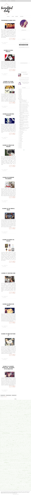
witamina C (10, 487)
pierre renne (18, 462)
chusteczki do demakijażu (7, 411)
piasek (3, 462)
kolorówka (20, 431)
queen (3, 470)
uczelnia (16, 484)
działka (14, 418)
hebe (9, 425)
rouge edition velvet (15, 472)
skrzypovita (29, 476)
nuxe (4, 452)
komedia (23, 431)
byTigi (10, 410)
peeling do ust (9, 460)
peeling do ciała (16, 459)
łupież (0, 440)
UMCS (21, 484)
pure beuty (9, 469)
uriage (2, 485)
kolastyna (14, 431)
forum (6, 423)
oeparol (22, 453)
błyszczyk (14, 408)
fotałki (8, 423)
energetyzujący (1, 420)
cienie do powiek (23, 411)
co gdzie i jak (29, 412)
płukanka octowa (18, 463)
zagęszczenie (23, 489)
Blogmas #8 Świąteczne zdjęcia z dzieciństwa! (23, 120)
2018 (19, 97)
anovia (30, 401)
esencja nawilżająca (14, 420)
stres (28, 478)
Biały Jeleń (3, 406)
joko (21, 429)
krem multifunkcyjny (9, 434)
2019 (19, 96)
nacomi (24, 449)
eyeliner (19, 421)
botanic (7, 409)
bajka (13, 403)
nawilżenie (15, 450)
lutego (20, 140)
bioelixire (30, 406)
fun (12, 423)
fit (6, 422)
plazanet (12, 463)
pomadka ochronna (7, 466)
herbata (5, 426)
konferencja (14, 432)
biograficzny (3, 407)
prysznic (23, 467)
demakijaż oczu (29, 414)
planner (30, 462)
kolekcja (18, 431)
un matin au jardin (24, 484)
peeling (6, 459)
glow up (11, 424)
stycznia (21, 141)
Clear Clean (21, 412)
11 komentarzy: (4, 74)
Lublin (16, 439)
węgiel (20, 486)
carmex (19, 410)
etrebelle (24, 420)
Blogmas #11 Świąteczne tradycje (23, 116)
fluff (13, 422)
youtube (7, 489)
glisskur (6, 424)
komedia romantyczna (5, 432)
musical (20, 448)
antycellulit (4, 402)
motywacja (6, 448)
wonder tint (20, 488)
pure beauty (1, 469)
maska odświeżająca (23, 443)
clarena (9, 412)
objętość (12, 452)
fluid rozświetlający (23, 422)
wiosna (4, 487)
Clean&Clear (13, 412)
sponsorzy (19, 477)
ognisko (26, 453)
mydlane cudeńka (9, 449)
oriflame (11, 457)
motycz (3, 448)
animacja (20, 401)
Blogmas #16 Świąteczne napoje (8, 304)
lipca (20, 135)
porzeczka (19, 466)
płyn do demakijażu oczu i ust (3, 464)
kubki (8, 436)
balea (14, 403)
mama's (30, 440)
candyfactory (15, 410)
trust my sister (23, 483)
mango (6, 441)
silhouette (9, 476)
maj (5, 440)
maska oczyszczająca (18, 443)
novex (23, 451)
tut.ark (6, 484)
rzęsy (6, 473)
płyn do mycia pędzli (20, 464)
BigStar (18, 406)
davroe (5, 414)
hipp (23, 426)
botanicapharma (12, 409)
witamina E (12, 487)
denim (7, 415)
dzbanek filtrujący (11, 418)
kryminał (5, 436)
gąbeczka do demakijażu (25, 423)
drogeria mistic (27, 417)
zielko (18, 490)
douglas (2, 417)
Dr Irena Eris (6, 417)
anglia (17, 401)
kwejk (24, 436)
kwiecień (28, 436)
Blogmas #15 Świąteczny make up (8, 334)
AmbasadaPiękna (2, 401)
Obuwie (14, 452)
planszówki (1, 463)
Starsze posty (14, 395)
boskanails (5, 409)
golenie (24, 424)
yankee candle (3, 489)
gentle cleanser (29, 423)
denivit (9, 415)
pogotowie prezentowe (10, 465)
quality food (1, 470)
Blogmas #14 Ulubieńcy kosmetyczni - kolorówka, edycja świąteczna (8, 367)
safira (9, 473)
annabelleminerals (27, 401)
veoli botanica (27, 485)
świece (19, 481)
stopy (24, 478)
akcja (2, 400)
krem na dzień (14, 434)
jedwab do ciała (27, 428)
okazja (0, 454)
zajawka (26, 489)
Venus (25, 485)
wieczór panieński (29, 486)
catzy (24, 410)
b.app (0, 403)
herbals (26, 425)
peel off (4, 459)
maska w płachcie (11, 444)
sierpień (6, 476)
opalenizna (3, 456)
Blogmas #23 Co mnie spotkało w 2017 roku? (8, 82)
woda (23, 487)
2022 (19, 93)
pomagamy (11, 466)
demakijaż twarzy (2, 415)
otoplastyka (24, 457)
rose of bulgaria (8, 472)
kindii (26, 430)
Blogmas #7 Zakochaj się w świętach (23, 121)
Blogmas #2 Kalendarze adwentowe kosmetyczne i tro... (23, 128)
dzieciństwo (20, 418)
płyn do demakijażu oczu (28, 463)
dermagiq (19, 415)
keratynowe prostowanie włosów (16, 430)
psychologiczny (12, 468)
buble (2, 410)
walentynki (1, 486)
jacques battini (2, 428)
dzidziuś (16, 418)
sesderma (19, 475)
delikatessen (22, 414)
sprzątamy (12, 478)
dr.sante (10, 417)
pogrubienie (14, 465)
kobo (5, 431)
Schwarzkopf (29, 473)
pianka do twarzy (23, 461)
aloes (16, 400)
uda (17, 484)
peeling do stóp (1, 460)
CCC (26, 410)
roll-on (2, 472)
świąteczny (8, 481)
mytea (18, 449)
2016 (19, 142)
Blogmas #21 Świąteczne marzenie (8, 146)
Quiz (4, 470)
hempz (20, 425)
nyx (5, 452)
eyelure (21, 421)
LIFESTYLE (8, 16)
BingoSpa (20, 406)
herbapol (28, 425)
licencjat (29, 438)
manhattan (8, 441)
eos (3, 420)
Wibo (23, 486)
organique (3, 457)
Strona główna (8, 395)
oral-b (22, 456)
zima (28, 490)
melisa (11, 445)
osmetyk (17, 457)
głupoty (15, 424)
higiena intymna (10, 426)
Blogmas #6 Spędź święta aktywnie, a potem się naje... (24, 123)
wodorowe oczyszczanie (13, 488)
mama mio (28, 440)
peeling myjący (24, 460)
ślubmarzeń (29, 480)
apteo (17, 402)
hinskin (19, 426)
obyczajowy (16, 452)
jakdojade (7, 428)
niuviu (7, 451)
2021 (19, 94)
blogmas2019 (1, 408)
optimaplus (18, 456)
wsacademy (30, 488)
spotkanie (23, 477)
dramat (15, 417)
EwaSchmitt (8, 421)
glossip (8, 424)
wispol (8, 487)
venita (23, 485)
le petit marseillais (12, 438)
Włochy (16, 487)
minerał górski (23, 446)
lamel (5, 437)
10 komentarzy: (4, 232)
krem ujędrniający (14, 435)
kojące (8, 431)
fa (22, 421)
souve (6, 477)
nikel (4, 451)
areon (23, 402)
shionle (0, 476)
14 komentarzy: (4, 170)
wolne (18, 488)
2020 (19, 95)
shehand (28, 475)
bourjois (15, 409)
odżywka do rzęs (15, 453)
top (3, 483)
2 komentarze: (4, 297)
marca (20, 139)
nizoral (16, 451)
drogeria (24, 417)
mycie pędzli (5, 449)
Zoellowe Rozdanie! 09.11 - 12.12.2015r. (25, 74)
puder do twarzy (19, 468)
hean (8, 425)
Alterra (24, 400)
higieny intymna (13, 426)
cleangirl (17, 412)
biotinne (22, 407)
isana (22, 427)
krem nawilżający (21, 434)
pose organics (23, 466)
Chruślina (1, 411)
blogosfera (5, 408)
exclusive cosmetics (14, 421)
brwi (28, 409)
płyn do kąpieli (13, 464)
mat (23, 444)
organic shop (24, 456)
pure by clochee (12, 469)
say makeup (22, 473)
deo (12, 415)
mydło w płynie (13, 449)
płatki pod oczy (15, 463)
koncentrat (12, 432)
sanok (14, 473)
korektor (1, 433)
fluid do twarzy (16, 422)
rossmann (11, 472)
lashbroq (27, 437)
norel (18, 451)
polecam (20, 465)
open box (6, 456)
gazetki (21, 423)
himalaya (17, 426)
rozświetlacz (29, 472)
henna (22, 425)
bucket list (4, 410)
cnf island (27, 412)
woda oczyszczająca (2, 488)
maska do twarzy (14, 442)
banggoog (24, 404)
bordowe (1, 409)
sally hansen (12, 473)
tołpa (19, 482)
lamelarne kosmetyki (8, 437)
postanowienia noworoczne (28, 466)
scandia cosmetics (25, 473)
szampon (30, 479)
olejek (20, 454)
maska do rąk (7, 442)
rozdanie (20, 472)
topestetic (7, 483)
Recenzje (27, 470)
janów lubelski (12, 428)
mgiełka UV (7, 446)
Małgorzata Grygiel (25, 440)
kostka (13, 433)
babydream (11, 403)
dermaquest (23, 415)
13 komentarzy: (4, 359)
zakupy (1, 490)
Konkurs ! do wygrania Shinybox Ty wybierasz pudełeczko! (25, 82)
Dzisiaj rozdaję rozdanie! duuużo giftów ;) (24, 79)
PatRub (24, 458)
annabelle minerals (23, 401)
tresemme (17, 483)
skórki (26, 476)
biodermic (27, 406)
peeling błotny (8, 459)
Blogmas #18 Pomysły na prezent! (8, 240)
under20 (27, 484)
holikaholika (27, 426)
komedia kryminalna (27, 431)
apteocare (20, 402)
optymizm (20, 456)
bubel (0, 410)
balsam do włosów (6, 404)
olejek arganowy (22, 454)
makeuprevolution (10, 440)
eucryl (25, 420)
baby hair (6, 403)
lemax (25, 438)
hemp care (16, 425)
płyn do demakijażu (23, 463)
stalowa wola (15, 478)
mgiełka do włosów (3, 446)
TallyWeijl (29, 481)
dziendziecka (25, 418)
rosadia (6, 472)
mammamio (1, 441)
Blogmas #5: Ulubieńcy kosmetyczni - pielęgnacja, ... (24, 124)
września (21, 133)
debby (15, 414)
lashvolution (29, 437)
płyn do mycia (16, 464)
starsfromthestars (21, 478)
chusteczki (3, 411)
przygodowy (5, 468)
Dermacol (16, 415)
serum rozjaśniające (7, 475)
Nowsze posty (3, 395)
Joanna (12, 429)
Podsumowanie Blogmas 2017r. (8, 20)
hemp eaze (18, 425)
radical (6, 470)
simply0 (13, 476)
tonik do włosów (1, 483)
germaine (1, 424)
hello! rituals (13, 425)
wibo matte (26, 486)
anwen (9, 402)
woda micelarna (29, 487)
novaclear (22, 451)
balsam (19, 403)
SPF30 (15, 477)
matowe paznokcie (29, 444)
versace (30, 485)
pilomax (25, 462)
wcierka (13, 486)
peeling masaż (21, 460)
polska (27, 465)
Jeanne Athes (20, 428)
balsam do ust (2, 404)
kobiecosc (4, 431)
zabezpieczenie (20, 489)
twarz (12, 484)
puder (17, 468)
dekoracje (19, 414)
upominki (30, 484)
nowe (24, 451)
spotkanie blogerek (27, 477)
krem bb (28, 433)
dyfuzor (3, 418)
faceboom (26, 421)
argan (24, 402)
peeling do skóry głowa (23, 459)
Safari (8, 473)
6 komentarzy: (4, 266)
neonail (26, 450)
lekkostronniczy (22, 438)
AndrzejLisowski (15, 401)
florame (10, 422)
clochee (25, 412)
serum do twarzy (12, 474)
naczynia (26, 449)
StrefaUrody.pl (26, 478)
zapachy (5, 490)
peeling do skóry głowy (28, 459)
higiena (7, 426)
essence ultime (19, 420)
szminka (25, 480)
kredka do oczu (24, 433)
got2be (28, 424)
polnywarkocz (24, 465)
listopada (21, 131)
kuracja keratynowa (16, 436)
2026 (19, 89)
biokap (5, 407)
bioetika (1, 407)
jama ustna (9, 428)
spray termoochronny (6, 478)
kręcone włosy (29, 435)
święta (21, 481)
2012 (19, 146)
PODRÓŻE (16, 16)
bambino (14, 404)
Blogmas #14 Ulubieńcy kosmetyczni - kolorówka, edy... (24, 112)
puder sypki (25, 468)
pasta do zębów (21, 458)
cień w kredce (3, 412)
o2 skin (10, 452)
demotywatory (5, 415)
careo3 (18, 410)
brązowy (24, 409)
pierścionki (21, 462)
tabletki (26, 481)
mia (8, 446)
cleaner (15, 412)
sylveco (13, 479)
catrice (22, 410)
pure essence (15, 469)
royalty (18, 472)
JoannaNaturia (14, 429)
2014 (19, 144)
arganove (26, 402)
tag (27, 481)
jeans (22, 428)
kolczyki (16, 431)
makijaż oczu (16, 440)
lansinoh (21, 437)
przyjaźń (8, 468)
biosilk (15, 407)
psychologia (10, 468)
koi (7, 431)
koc (6, 431)
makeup (7, 440)
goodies (26, 424)
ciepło (5, 412)
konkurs (22, 432)
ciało (17, 411)
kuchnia (10, 436)
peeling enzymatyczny (13, 460)
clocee (23, 412)
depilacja (14, 415)
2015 (19, 143)
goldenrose (22, 424)
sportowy (21, 477)
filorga (5, 422)
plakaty (28, 462)
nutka (2, 452)
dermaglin (21, 415)
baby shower (8, 403)
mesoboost (20, 445)
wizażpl (15, 487)
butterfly (8, 410)
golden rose (19, 424)
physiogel (1, 461)
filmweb (1, 422)
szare (6, 480)
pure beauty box (5, 469)
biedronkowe (8, 406)
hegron (11, 425)
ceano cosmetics (29, 410)
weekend (15, 486)
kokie (9, 431)
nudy (0, 452)
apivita (14, 402)
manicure (11, 441)
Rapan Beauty (13, 470)
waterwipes (10, 486)
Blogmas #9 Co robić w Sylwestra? (23, 118)
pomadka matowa (3, 466)
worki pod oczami (25, 488)
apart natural (12, 402)
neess (16, 450)
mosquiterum (1, 448)
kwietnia (21, 138)
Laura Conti (7, 438)
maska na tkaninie (2, 443)
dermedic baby (29, 415)
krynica (6, 436)
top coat (5, 483)
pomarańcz (13, 466)
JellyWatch (5, 429)
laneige (19, 437)
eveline (27, 420)
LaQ (22, 437)
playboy (8, 463)
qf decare (26, 469)
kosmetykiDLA (11, 433)
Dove (3, 417)
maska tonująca (7, 444)
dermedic (26, 415)
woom (22, 488)
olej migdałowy (17, 454)
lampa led (17, 437)
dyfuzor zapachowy (7, 418)
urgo (0, 485)
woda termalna (5, 488)
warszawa (5, 486)
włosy (18, 487)
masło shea (22, 444)
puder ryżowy (22, 468)
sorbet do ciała (4, 477)
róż (0, 473)
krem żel (17, 435)
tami (30, 481)
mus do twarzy (17, 448)
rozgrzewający (22, 472)
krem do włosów (2, 434)
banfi (22, 404)
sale (10, 473)
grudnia (21, 99)
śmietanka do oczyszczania (3, 481)
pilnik (23, 462)
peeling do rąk (19, 459)
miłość (18, 446)
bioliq (9, 407)
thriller (12, 482)
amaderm (27, 400)
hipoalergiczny (21, 426)
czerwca (21, 136)
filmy (2, 422)
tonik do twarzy (29, 482)
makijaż (13, 440)
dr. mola (9, 417)
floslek (12, 422)
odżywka (1, 453)
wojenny (17, 488)
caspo (20, 410)
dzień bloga (28, 418)
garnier (19, 423)
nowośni (28, 451)
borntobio (3, 409)
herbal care (24, 425)
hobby (25, 426)
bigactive (16, 406)
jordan (22, 429)
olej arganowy (11, 454)
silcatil (7, 476)
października (21, 132)
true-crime (21, 483)
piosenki (26, 462)
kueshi (11, 436)
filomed (4, 422)
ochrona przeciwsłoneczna (21, 452)
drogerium (30, 417)
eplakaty (5, 420)
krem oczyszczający (26, 434)
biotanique (19, 407)
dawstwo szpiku (7, 414)
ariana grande (29, 402)
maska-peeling (15, 444)
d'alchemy (1, 414)
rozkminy (25, 472)
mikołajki (17, 446)
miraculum (28, 446)
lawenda (9, 438)
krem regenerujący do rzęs (9, 435)
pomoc (15, 466)
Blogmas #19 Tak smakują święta (8, 209)
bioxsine (30, 407)
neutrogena (29, 450)
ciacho (16, 411)
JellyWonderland (7, 429)
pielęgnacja (6, 462)
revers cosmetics (3, 471)
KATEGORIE (21, 16)
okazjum (2, 454)
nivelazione (11, 451)
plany (3, 463)
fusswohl (14, 423)
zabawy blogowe (17, 489)
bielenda (11, 406)
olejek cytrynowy (26, 454)
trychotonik (30, 483)
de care (14, 414)
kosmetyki (8, 433)
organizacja (6, 457)
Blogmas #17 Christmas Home (8, 273)
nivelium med (14, 451)
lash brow (25, 437)
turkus (1, 484)
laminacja (12, 437)
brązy (25, 409)
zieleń (17, 490)
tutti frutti (8, 484)
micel (9, 446)
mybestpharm (1, 449)
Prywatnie (26, 467)
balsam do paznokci (26, 403)
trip (19, 483)
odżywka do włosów (19, 453)
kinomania (30, 430)
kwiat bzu (26, 436)
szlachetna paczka (22, 480)
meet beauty (3, 445)
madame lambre (3, 440)
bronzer (27, 409)
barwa (29, 404)
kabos (28, 429)
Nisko (6, 451)
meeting (9, 445)
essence (17, 420)
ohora (29, 453)
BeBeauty (7, 405)
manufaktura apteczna (19, 441)
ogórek (27, 453)
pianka (2, 461)
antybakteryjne (1, 402)
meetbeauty (7, 445)
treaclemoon (15, 483)
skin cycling (19, 476)
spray (30, 477)
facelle (28, 421)
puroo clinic (22, 469)
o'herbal (7, 452)
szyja (27, 480)
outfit (26, 457)
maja (20, 137)
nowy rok (30, 451)
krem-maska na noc (20, 435)
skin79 (21, 476)
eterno (22, 420)
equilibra (7, 420)
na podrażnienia (21, 449)
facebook (24, 421)
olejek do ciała (29, 454)
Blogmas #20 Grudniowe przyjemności (8, 178)
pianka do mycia (19, 461)
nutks (3, 452)
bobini (17, 408)
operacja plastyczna (12, 456)
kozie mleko (17, 433)
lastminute (1, 438)
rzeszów (5, 473)
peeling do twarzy (5, 460)
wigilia (3, 487)
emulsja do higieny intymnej (9, 419)
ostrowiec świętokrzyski (20, 457)
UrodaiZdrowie (5, 485)
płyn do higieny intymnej (9, 464)
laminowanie (14, 437)
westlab (19, 486)
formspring (4, 423)
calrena (12, 410)
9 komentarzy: (4, 43)
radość (9, 470)
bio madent (22, 406)
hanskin (1, 425)
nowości (26, 451)
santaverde (19, 473)
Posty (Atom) (5, 396)
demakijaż (25, 414)
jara (15, 428)
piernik (14, 462)
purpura (24, 469)
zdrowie (11, 490)
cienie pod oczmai (27, 411)
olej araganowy (8, 454)
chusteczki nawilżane (13, 411)
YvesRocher (13, 489)
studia (30, 478)
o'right (9, 452)
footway (30, 422)
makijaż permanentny (20, 440)
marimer (30, 441)
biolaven (7, 407)
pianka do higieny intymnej (14, 461)
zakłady (28, 489)
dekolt (17, 414)
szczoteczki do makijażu (13, 480)
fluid (14, 422)
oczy (30, 452)
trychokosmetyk (26, 483)
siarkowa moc (3, 476)
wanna (3, 486)
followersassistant (27, 422)
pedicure (2, 459)
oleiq (5, 454)
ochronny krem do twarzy (27, 452)
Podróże (1, 465)
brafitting (22, 409)
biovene (28, 407)
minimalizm (26, 446)
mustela (22, 448)
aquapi (21, 402)
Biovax (26, 407)
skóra (22, 476)
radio (7, 470)
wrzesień (28, 488)
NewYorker (1, 451)
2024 (19, 91)
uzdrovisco (20, 485)
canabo (13, 410)
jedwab (24, 428)
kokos (10, 431)
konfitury (17, 432)
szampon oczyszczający (2, 480)
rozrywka (27, 472)
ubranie (14, 484)
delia (20, 414)
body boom (19, 408)
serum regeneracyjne (2, 475)
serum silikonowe (11, 475)
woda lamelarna (25, 487)
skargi (15, 476)
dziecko (23, 418)
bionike (13, 407)
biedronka (6, 406)
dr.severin (13, 417)
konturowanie (24, 432)
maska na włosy (10, 443)
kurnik (18, 436)
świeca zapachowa (16, 481)
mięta (14, 446)
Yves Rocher (10, 489)
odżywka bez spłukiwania (5, 453)
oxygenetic (28, 457)
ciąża (19, 411)
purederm (18, 469)
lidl (30, 438)
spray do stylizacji (2, 478)
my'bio (30, 448)
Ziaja (14, 490)
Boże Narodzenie (19, 409)
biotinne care (24, 407)
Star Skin (18, 478)
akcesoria (1, 400)
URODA (13, 16)
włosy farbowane (21, 487)
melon (15, 445)
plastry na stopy (5, 463)
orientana (8, 457)
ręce (17, 471)
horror (29, 426)
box (16, 409)
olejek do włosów (15, 455)
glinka (4, 424)
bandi (17, 404)
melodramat (13, 445)
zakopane (30, 489)
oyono (30, 457)
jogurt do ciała (18, 429)
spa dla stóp (11, 477)
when (22, 486)
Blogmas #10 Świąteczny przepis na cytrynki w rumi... (23, 117)
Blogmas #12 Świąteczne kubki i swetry (24, 115)
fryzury (11, 423)
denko (11, 415)
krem (26, 433)
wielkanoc (1, 487)
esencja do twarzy (10, 420)
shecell (24, 475)
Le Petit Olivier (16, 438)
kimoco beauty (23, 430)
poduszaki (7, 465)
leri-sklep (27, 438)
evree (6, 421)
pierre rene (16, 462)
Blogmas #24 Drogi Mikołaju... (8, 51)
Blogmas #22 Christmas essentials (8, 114)
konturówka (28, 432)
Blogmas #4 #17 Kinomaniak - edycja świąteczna (23, 126)
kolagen (12, 431)
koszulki (15, 433)
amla (6, 401)
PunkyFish (30, 468)
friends (9, 423)
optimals (15, 456)
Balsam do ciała (22, 403)
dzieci (18, 418)
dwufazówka (1, 418)
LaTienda (3, 438)
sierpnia (21, 134)
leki (20, 438)
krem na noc (17, 434)
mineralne (20, 446)
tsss (0, 484)
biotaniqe (17, 407)
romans (4, 472)
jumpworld (26, 429)
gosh (27, 424)
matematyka (25, 444)
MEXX (22, 445)
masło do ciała (19, 444)
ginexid (3, 424)
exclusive (10, 421)
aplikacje (16, 402)
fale (30, 421)
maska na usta (5, 443)
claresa (11, 412)
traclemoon (12, 483)
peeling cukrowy (12, 459)
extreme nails (17, 421)
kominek (9, 432)
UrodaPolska (9, 485)
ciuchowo (7, 412)
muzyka (28, 448)
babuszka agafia (3, 403)
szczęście (9, 480)
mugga (11, 448)
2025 (19, 90)
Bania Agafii (26, 404)
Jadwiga (5, 428)
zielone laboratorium (21, 490)
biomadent (11, 407)
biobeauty (25, 406)
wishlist (6, 487)
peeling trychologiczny (28, 460)
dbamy (12, 414)
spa (9, 477)
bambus (16, 404)
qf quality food (29, 469)
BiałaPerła (1, 406)
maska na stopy (29, 442)
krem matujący (5, 434)
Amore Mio (9, 401)
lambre (3, 437)
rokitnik (1, 472)
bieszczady (14, 406)
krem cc (30, 433)
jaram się (17, 428)
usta (13, 485)
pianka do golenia (9, 461)
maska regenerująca (3, 444)
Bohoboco (28, 408)
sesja (20, 475)
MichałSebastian (12, 446)
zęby (12, 490)
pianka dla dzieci (5, 461)
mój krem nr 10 (8, 448)
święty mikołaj (23, 481)
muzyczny (26, 448)
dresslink (23, 417)
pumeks (28, 468)
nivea (9, 451)
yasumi (5, 489)
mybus (3, 449)
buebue (6, 410)
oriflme (12, 457)
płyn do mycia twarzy (25, 464)
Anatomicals (11, 401)
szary (7, 480)
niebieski (3, 451)
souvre (8, 477)
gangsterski (16, 423)
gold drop (17, 424)
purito (20, 469)
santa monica (16, 473)
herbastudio (2, 426)
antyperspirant (7, 402)
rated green (16, 470)
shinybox (30, 475)
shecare (22, 475)
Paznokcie (26, 458)
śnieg (6, 481)
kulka (13, 436)
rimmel (19, 471)
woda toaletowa (9, 488)
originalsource (14, 457)
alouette (20, 400)
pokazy (16, 465)
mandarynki (4, 441)
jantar (14, 428)
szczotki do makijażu (18, 480)
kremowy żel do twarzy (25, 435)
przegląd (1, 468)
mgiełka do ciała (26, 445)
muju (12, 448)
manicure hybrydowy (14, 441)
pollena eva (22, 465)
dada (3, 414)
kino (27, 430)
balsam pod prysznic (10, 404)
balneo (17, 403)
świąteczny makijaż (12, 481)
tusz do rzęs (4, 484)
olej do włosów (14, 454)
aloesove (18, 400)
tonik (26, 482)
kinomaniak (1, 431)
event (2, 421)
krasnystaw (22, 433)
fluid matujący (19, 422)
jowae (24, 429)
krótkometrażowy (1, 436)
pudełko (15, 468)
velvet (22, 485)
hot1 (30, 426)
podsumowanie (4, 465)
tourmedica (9, 483)
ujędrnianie (19, 484)
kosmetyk (4, 433)
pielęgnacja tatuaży (11, 462)
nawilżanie (12, 450)
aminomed (5, 401)
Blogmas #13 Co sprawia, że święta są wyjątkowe (24, 114)
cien (20, 411)
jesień (10, 429)
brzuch (30, 409)
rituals (24, 471)
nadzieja (30, 449)
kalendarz (30, 429)
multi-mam (15, 448)
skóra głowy (25, 476)
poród (17, 466)
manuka (28, 441)
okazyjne (4, 454)
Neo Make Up (19, 450)
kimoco (21, 430)
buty (9, 410)
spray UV (10, 478)
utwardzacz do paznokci (16, 485)
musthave (24, 448)
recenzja (24, 470)
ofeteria (24, 453)
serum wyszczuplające (15, 475)
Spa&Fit (13, 477)
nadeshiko (28, 449)
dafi (4, 414)
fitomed (7, 422)
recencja (21, 470)
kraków (19, 433)
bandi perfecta (20, 404)
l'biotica (30, 436)
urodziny (11, 485)
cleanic (19, 412)
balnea (16, 403)
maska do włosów (22, 442)
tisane (17, 482)
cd (27, 410)
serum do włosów (20, 474)
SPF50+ (16, 477)
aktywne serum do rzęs (6, 400)
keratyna (11, 430)
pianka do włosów (27, 461)
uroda (3, 485)
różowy (2, 473)
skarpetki (17, 476)
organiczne (27, 456)
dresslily (21, 417)
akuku (9, 400)
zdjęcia (9, 490)
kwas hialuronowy (21, 436)
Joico (20, 429)
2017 (19, 98)
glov (9, 424)
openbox (8, 456)
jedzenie (2, 429)
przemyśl (3, 468)
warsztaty (8, 486)
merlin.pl (18, 445)
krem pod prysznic (3, 435)
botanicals (9, 409)
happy (7, 425)
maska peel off (27, 443)
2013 (19, 145)
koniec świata (19, 432)
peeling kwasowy (18, 460)
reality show (18, 470)
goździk (30, 424)
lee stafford (19, 438)
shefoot (25, 475)
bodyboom (26, 408)
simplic (11, 476)
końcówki (30, 432)
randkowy (11, 470)
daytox (11, 414)
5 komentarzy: (4, 138)
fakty (29, 421)
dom (0, 417)
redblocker (30, 470)
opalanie (1, 456)
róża (1, 473)
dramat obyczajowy (18, 417)
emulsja (5, 419)
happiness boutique (4, 425)
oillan (30, 453)
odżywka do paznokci (10, 453)
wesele (17, 486)
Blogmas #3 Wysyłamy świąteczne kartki (24, 127)
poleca (18, 465)
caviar (25, 410)
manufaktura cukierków (24, 441)
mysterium (17, 449)
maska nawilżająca (14, 443)
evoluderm (4, 421)
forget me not (1, 423)
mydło (11, 449)
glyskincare (13, 424)
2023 (19, 92)
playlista (10, 463)
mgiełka (24, 445)
